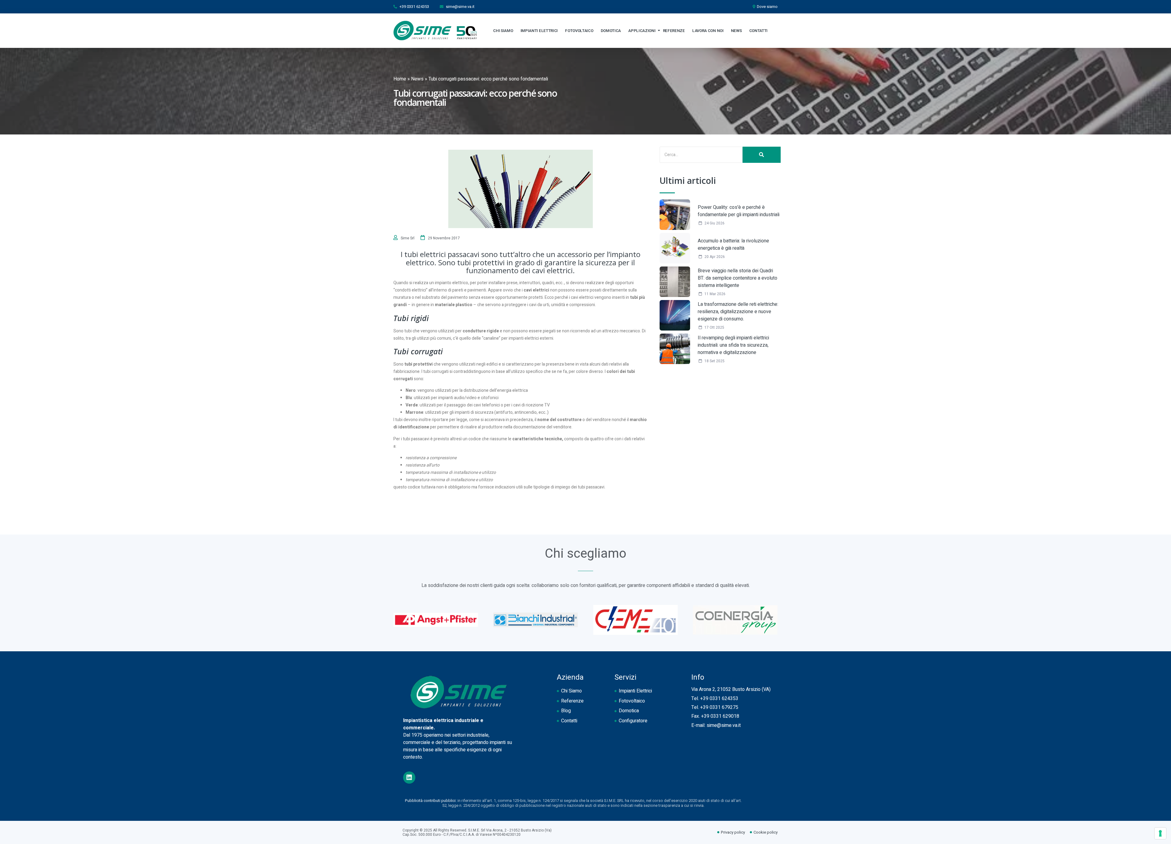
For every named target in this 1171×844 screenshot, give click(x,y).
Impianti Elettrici (539, 31)
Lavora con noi (708, 31)
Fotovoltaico (579, 31)
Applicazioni (641, 31)
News (736, 31)
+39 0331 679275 (719, 707)
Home (399, 79)
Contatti (758, 31)
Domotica (611, 31)
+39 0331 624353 (719, 698)
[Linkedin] (409, 777)
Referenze (674, 31)
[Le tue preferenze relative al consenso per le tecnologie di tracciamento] (1160, 833)
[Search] (762, 155)
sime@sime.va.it (724, 725)
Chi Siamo (503, 31)
